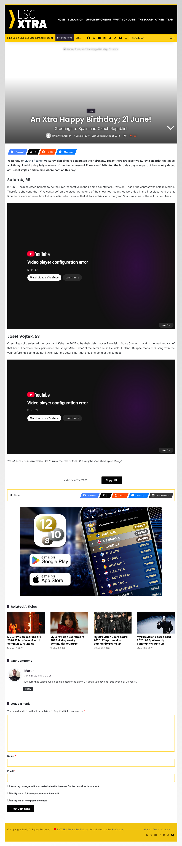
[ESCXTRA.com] (27, 19)
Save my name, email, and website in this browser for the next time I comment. (55, 786)
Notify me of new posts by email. (28, 800)
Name (11, 756)
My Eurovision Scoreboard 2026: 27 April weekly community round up (111, 640)
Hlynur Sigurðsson (61, 135)
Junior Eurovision (98, 19)
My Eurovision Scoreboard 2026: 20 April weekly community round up (154, 640)
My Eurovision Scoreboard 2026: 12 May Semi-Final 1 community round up (24, 640)
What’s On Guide (124, 19)
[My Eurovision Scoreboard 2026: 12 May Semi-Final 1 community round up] (26, 623)
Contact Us (167, 829)
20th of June (33, 160)
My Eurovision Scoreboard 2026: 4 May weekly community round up (67, 640)
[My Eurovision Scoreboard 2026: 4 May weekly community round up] (69, 623)
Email (11, 771)
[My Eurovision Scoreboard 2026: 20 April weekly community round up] (156, 623)
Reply (28, 688)
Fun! (77, 49)
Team (169, 19)
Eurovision (75, 19)
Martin (29, 671)
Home (61, 19)
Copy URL (112, 480)
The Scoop (145, 19)
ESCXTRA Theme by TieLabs (72, 829)
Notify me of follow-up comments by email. (35, 793)
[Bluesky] (120, 38)
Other (159, 19)
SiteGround (118, 829)
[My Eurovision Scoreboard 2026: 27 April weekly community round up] (113, 623)
